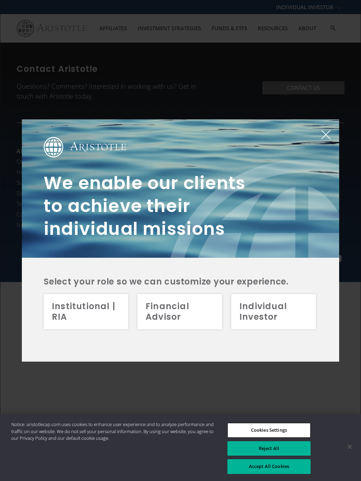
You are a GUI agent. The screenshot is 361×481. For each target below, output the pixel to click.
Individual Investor (263, 311)
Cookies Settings (269, 430)
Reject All (269, 448)
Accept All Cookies (269, 466)
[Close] (349, 447)
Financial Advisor (167, 311)
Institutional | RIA (83, 311)
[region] (180, 447)
